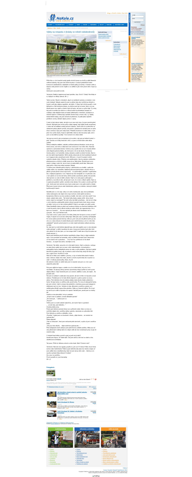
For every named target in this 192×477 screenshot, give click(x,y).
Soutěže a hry (119, 24)
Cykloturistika (60, 429)
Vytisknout (93, 386)
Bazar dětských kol (108, 458)
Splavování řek (117, 49)
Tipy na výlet (53, 456)
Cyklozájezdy (117, 44)
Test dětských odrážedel (109, 453)
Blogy (102, 24)
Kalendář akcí (59, 24)
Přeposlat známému (82, 386)
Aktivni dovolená (70, 422)
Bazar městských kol (82, 456)
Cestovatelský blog (55, 464)
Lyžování (116, 51)
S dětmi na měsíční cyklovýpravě (112, 464)
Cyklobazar (62, 422)
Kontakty (110, 469)
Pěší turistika (117, 47)
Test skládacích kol (81, 453)
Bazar (85, 24)
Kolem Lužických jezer (103, 37)
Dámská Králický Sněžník (104, 36)
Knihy (78, 24)
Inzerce (105, 469)
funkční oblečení (55, 423)
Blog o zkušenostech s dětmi (110, 462)
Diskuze (52, 451)
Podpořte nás (121, 469)
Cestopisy (52, 458)
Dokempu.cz (56, 422)
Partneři (115, 469)
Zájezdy (71, 24)
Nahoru (125, 467)
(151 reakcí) (56, 386)
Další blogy (108, 40)
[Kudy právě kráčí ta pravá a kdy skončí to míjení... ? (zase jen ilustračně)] (51, 376)
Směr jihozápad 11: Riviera (65, 402)
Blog (55, 28)
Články (50, 24)
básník (58, 28)
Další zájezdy (123, 53)
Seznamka (93, 24)
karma (48, 380)
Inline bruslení (117, 46)
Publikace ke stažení (82, 464)
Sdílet (94, 388)
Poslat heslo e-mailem (136, 28)
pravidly (74, 383)
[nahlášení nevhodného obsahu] (95, 379)
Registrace (134, 27)
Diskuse (109, 24)
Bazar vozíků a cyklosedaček (111, 460)
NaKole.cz (50, 28)
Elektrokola (79, 455)
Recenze (52, 460)
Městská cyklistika (87, 429)
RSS (126, 469)
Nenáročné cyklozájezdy (109, 456)
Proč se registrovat (135, 29)
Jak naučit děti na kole (109, 455)
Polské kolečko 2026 (103, 34)
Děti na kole (113, 429)
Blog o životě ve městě (82, 462)
